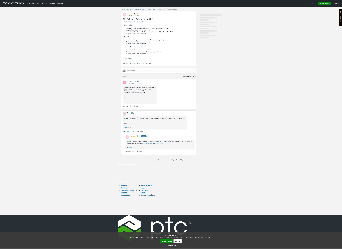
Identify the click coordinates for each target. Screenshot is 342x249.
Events (38, 3)
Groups (44, 3)
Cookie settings (170, 160)
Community (129, 9)
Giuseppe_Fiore (131, 82)
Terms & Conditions (158, 160)
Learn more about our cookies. (203, 237)
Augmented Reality (140, 9)
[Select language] (315, 3)
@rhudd (129, 141)
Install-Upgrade (127, 58)
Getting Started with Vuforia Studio (154, 143)
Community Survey (340, 17)
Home (123, 9)
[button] (324, 3)
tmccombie (130, 14)
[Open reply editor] (158, 70)
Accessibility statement (182, 160)
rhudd (128, 113)
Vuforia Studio (151, 9)
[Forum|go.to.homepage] (13, 3)
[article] (159, 94)
